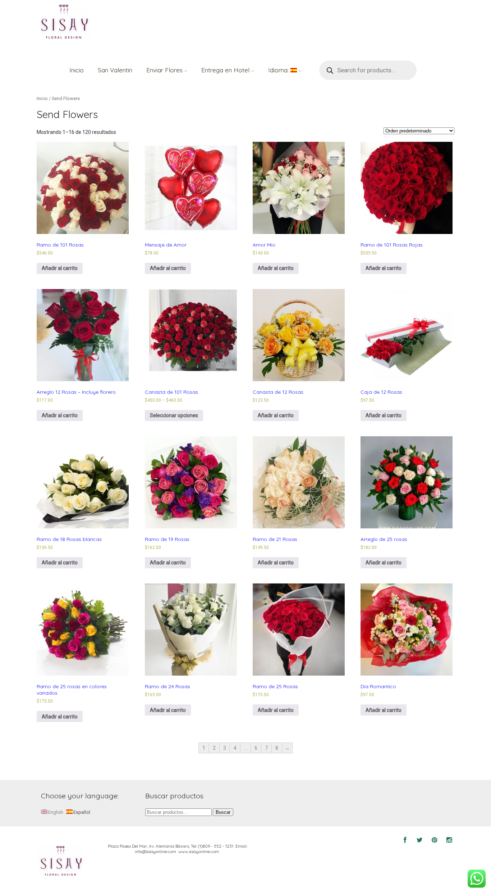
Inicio (76, 70)
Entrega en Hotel (225, 70)
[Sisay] (64, 22)
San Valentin (115, 70)
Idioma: (279, 70)
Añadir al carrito (60, 268)
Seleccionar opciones (174, 415)
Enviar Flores (164, 70)
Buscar (223, 812)
